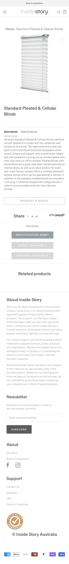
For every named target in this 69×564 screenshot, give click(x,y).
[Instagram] (17, 464)
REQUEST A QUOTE (34, 201)
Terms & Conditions (17, 504)
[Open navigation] (4, 11)
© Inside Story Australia (34, 534)
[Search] (58, 11)
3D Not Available (32, 245)
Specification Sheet (32, 235)
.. (4, 539)
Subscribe (19, 429)
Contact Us (13, 487)
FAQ (9, 498)
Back (9, 28)
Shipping (12, 493)
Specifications (29, 132)
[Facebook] (28, 216)
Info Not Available (32, 255)
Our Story (12, 453)
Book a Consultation (18, 459)
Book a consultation (34, 3)
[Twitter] (32, 216)
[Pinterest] (37, 216)
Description (10, 132)
